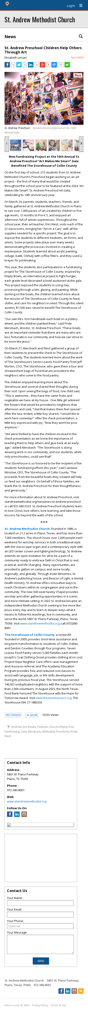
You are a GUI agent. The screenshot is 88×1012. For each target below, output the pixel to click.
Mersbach (34, 731)
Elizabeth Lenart (16, 57)
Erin (71, 727)
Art (24, 727)
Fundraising (12, 731)
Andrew (16, 727)
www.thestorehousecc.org (54, 698)
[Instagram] (24, 816)
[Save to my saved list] (67, 66)
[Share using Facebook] (7, 66)
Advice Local (12, 1005)
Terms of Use (58, 1005)
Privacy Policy (40, 1005)
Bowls (31, 727)
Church (53, 727)
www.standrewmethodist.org (40, 623)
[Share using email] (54, 66)
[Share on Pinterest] (77, 76)
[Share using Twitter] (19, 66)
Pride (73, 731)
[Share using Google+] (42, 66)
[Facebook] (9, 816)
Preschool (62, 731)
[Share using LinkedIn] (30, 66)
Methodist (48, 731)
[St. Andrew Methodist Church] (9, 825)
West (8, 736)
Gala (24, 731)
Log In (71, 6)
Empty (63, 727)
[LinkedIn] (17, 816)
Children (42, 727)
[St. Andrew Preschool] (15, 145)
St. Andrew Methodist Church (40, 19)
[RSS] (80, 991)
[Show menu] (79, 6)
